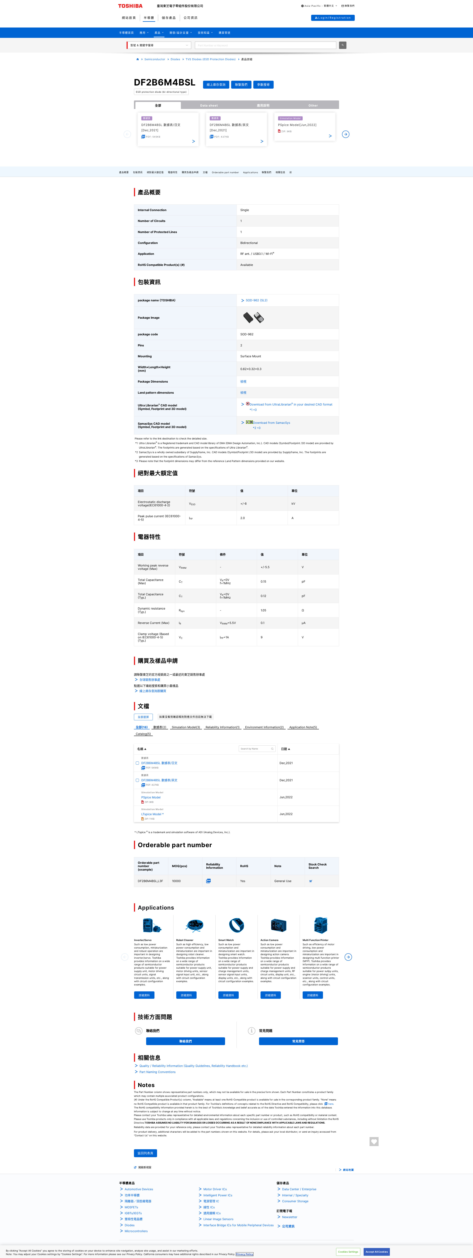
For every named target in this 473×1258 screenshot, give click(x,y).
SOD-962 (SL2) (257, 300)
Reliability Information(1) (223, 727)
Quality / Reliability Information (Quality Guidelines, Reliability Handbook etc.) (193, 1066)
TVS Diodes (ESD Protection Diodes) (211, 59)
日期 (284, 749)
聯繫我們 (266, 172)
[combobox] (265, 45)
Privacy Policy (244, 1254)
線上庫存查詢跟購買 (152, 691)
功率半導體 (132, 1195)
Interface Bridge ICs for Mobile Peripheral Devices (238, 1225)
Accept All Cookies (377, 1251)
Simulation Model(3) (186, 727)
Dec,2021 (286, 763)
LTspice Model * (152, 814)
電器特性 (173, 172)
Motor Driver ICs (215, 1189)
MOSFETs (131, 1207)
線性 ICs (209, 1207)
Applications (250, 172)
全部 (158, 105)
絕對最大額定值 (155, 172)
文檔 (205, 172)
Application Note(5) (303, 727)
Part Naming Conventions (157, 1072)
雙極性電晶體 (133, 1219)
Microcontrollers (136, 1231)
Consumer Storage (295, 1201)
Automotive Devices (139, 1189)
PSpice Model (151, 797)
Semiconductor (154, 59)
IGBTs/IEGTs (133, 1213)
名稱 (140, 749)
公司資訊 (288, 1226)
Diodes (175, 59)
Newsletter (289, 1217)
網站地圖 (348, 1169)
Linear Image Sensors (218, 1219)
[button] (319, 6)
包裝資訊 (138, 172)
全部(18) (142, 727)
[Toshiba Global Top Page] (137, 6)
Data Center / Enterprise (299, 1189)
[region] (236, 1251)
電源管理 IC (211, 1201)
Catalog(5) (143, 734)
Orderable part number (225, 172)
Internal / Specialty (295, 1195)
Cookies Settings (348, 1251)
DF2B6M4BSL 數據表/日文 (159, 763)
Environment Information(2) (264, 727)
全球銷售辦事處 (149, 680)
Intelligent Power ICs (217, 1195)
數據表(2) (159, 727)
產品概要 (124, 172)
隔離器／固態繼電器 (138, 1201)
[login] (374, 1141)
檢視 (243, 381)
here (330, 1104)
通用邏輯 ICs (212, 1213)
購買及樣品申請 (190, 172)
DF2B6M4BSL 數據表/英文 (159, 780)
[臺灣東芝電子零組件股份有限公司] (180, 6)
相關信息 (280, 172)
